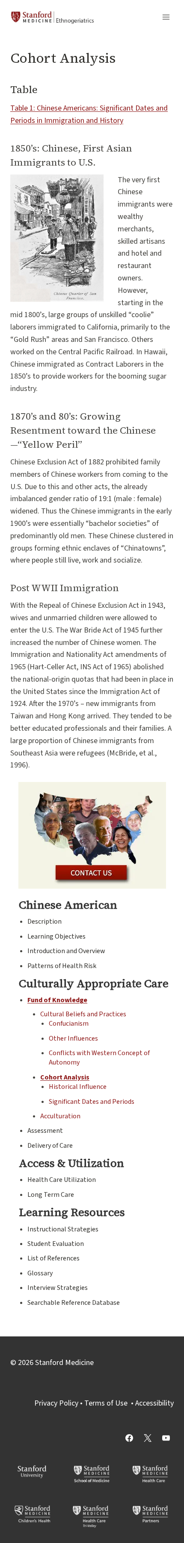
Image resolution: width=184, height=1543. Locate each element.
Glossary (40, 1273)
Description (44, 921)
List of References (53, 1258)
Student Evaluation (55, 1243)
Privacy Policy (56, 1403)
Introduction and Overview (66, 951)
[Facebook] (129, 1438)
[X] (147, 1438)
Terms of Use (106, 1403)
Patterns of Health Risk (61, 966)
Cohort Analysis (64, 1077)
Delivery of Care (50, 1145)
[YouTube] (166, 1438)
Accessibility (154, 1403)
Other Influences (73, 1038)
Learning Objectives (56, 936)
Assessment (45, 1130)
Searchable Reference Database (73, 1302)
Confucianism (69, 1023)
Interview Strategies (57, 1287)
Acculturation (60, 1116)
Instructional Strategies (62, 1229)
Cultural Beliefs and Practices (83, 1014)
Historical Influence (78, 1086)
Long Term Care (50, 1194)
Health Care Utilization (61, 1179)
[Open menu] (166, 16)
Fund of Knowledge (57, 1000)
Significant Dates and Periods (91, 1101)
